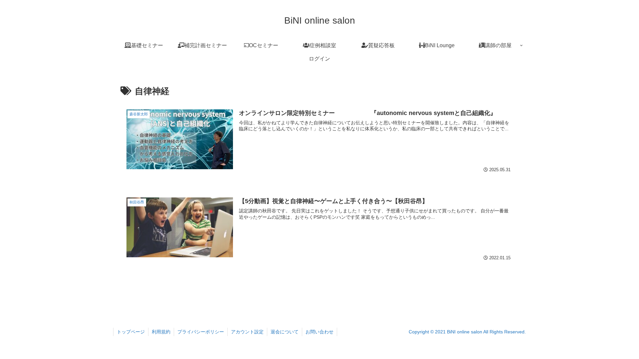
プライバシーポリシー (200, 331)
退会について (285, 331)
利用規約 (161, 331)
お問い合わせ (319, 331)
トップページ (131, 331)
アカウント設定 (247, 331)
